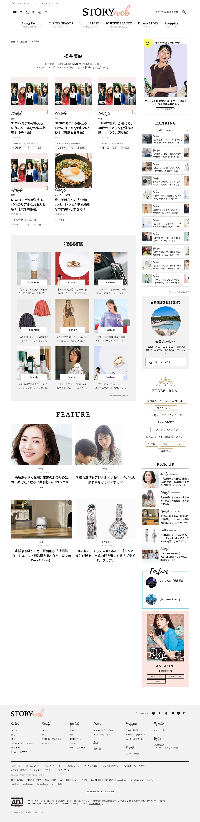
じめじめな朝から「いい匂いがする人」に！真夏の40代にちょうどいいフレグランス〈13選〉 (167, 184)
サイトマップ (64, 770)
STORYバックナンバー (135, 735)
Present (129, 747)
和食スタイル (71, 780)
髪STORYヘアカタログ (51, 739)
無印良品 (166, 451)
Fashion (15, 724)
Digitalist (159, 724)
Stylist (157, 738)
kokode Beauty (27, 784)
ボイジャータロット (170, 599)
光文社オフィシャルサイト (135, 766)
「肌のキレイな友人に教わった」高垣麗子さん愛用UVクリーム (33, 293)
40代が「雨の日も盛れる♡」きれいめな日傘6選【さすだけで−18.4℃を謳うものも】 (167, 199)
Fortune (97, 724)
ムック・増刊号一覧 (134, 739)
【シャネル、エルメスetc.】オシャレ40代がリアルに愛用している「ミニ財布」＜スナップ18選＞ (167, 142)
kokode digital (57, 784)
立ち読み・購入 (156, 676)
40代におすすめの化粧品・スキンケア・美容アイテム (167, 436)
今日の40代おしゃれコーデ (22, 743)
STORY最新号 (132, 730)
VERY (29, 780)
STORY (38, 780)
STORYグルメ (76, 739)
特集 (13, 735)
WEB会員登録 (91, 766)
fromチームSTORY (19, 752)
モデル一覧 (15, 766)
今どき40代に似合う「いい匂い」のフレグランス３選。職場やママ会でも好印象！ (34, 388)
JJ (12, 780)
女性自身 (83, 780)
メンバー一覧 (159, 730)
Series (96, 743)
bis (61, 780)
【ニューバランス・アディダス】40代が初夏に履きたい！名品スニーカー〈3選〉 (167, 171)
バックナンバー (175, 676)
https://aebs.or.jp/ (95, 804)
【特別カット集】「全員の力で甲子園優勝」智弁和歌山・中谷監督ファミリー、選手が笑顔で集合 (167, 157)
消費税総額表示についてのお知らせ (100, 791)
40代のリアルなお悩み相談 (24, 143)
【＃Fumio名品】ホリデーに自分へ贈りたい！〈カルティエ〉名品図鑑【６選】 (72, 293)
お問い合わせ (73, 766)
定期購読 (156, 681)
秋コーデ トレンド (173, 444)
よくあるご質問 (32, 766)
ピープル (73, 743)
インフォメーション (53, 766)
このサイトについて (19, 770)
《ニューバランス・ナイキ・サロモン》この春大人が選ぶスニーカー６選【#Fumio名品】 (167, 268)
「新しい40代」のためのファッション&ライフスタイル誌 (35, 3)
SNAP (13, 739)
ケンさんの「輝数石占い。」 (105, 730)
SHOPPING (16, 748)
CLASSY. (20, 780)
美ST (54, 780)
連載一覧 (97, 749)
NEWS (14, 730)
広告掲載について (110, 766)
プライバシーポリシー (43, 770)
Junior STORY (166, 422)
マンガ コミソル (137, 780)
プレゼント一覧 (132, 754)
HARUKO (17, 148)
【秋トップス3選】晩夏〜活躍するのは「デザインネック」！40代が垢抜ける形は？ (110, 341)
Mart (47, 780)
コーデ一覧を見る (164, 109)
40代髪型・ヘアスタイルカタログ (166, 400)
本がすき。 (151, 780)
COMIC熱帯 (109, 780)
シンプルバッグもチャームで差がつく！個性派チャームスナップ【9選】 (110, 293)
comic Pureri (122, 780)
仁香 (27, 148)
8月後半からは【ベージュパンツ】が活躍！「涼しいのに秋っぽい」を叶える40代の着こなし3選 (167, 213)
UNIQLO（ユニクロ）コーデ (166, 415)
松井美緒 (37, 148)
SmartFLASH (96, 780)
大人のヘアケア (165, 408)
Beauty (46, 724)
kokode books (42, 784)
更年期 (151, 444)
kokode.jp (14, 784)
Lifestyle (74, 724)
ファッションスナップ (165, 429)
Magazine (131, 724)
